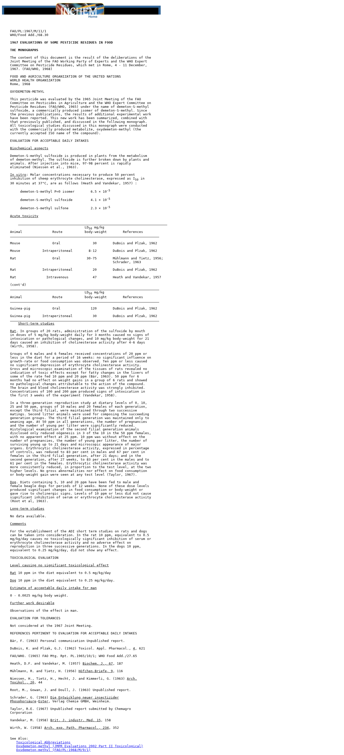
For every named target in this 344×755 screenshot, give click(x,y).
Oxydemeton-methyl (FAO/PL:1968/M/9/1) (53, 750)
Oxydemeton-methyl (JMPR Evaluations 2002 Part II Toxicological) (79, 746)
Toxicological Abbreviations (43, 742)
